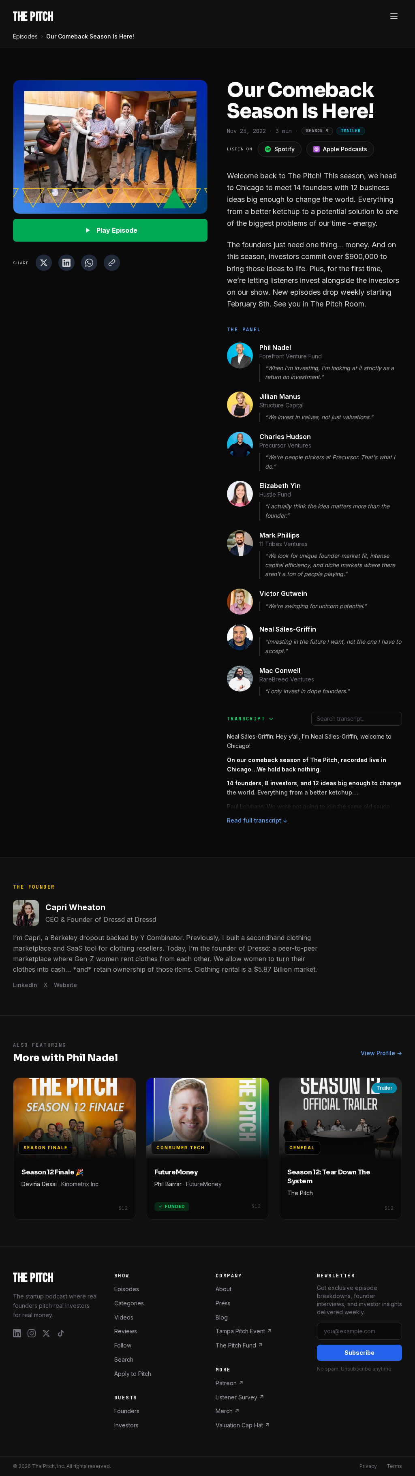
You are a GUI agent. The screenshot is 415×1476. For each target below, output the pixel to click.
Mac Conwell (279, 670)
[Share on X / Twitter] (44, 263)
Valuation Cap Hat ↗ (243, 1425)
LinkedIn (25, 984)
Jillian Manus (280, 396)
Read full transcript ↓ (257, 820)
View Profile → (381, 1053)
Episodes (25, 36)
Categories (129, 1303)
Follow (122, 1345)
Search (123, 1359)
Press (223, 1303)
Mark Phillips (279, 535)
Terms (394, 1466)
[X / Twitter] (46, 1333)
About (223, 1288)
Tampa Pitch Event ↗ (244, 1331)
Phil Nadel (275, 347)
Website (65, 984)
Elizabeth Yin (280, 486)
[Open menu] (394, 16)
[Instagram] (32, 1333)
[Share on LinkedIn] (66, 263)
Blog (222, 1316)
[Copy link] (112, 263)
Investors (126, 1425)
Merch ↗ (228, 1410)
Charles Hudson (285, 437)
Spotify (284, 149)
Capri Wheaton (75, 907)
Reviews (125, 1331)
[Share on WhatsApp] (89, 263)
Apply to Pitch (132, 1373)
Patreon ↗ (230, 1383)
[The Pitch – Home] (55, 1277)
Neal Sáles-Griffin (287, 629)
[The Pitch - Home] (33, 16)
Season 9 (317, 130)
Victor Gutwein (283, 593)
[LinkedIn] (17, 1333)
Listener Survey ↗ (240, 1396)
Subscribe (359, 1352)
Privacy (368, 1466)
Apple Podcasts (345, 149)
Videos (123, 1316)
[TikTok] (61, 1333)
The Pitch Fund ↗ (239, 1345)
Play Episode (116, 230)
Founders (126, 1410)
